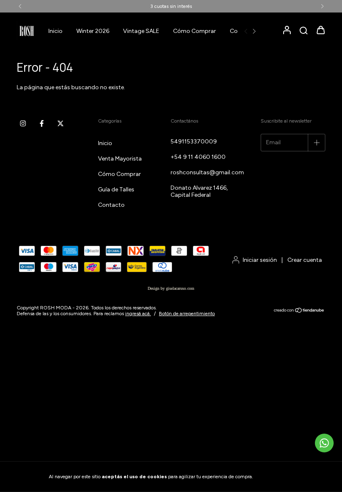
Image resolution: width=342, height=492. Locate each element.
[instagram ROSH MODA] (23, 123)
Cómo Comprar (194, 31)
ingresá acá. (138, 313)
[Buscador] (303, 31)
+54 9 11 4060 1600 (198, 157)
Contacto (111, 204)
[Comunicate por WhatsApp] (324, 443)
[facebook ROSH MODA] (41, 123)
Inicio (55, 31)
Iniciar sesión (260, 260)
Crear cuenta (304, 260)
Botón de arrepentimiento (187, 313)
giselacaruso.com (180, 288)
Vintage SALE (141, 31)
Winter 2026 (92, 31)
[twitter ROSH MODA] (60, 123)
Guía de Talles (116, 189)
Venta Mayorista (120, 158)
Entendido (277, 476)
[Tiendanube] (299, 311)
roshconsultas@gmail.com (207, 172)
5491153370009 (194, 141)
